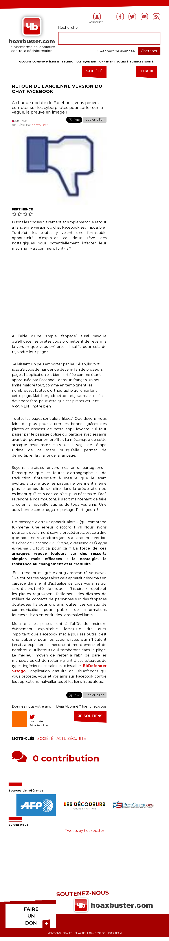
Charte (80, 933)
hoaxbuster (40, 125)
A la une (25, 61)
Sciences (136, 61)
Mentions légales (60, 933)
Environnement (103, 61)
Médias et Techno (59, 61)
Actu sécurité (71, 738)
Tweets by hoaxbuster (84, 831)
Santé (149, 61)
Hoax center (96, 933)
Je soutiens (90, 716)
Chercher (149, 51)
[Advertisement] (59, 295)
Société (122, 61)
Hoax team (114, 933)
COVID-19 (38, 61)
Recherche (68, 27)
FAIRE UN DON (31, 916)
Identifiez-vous (94, 706)
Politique (82, 61)
